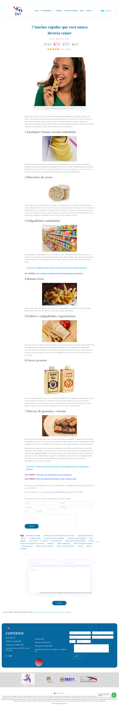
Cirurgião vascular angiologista (54, 538)
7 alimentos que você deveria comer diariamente (54, 475)
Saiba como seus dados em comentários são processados (52, 612)
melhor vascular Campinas (44, 546)
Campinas (71, 485)
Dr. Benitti (44, 541)
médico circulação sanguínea (83, 543)
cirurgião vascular (35, 538)
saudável (61, 205)
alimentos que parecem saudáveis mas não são (59, 536)
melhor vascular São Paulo (65, 546)
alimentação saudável (33, 536)
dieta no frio (33, 541)
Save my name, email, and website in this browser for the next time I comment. (66, 593)
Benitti (23, 538)
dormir (38, 121)
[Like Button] (96, 542)
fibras (62, 311)
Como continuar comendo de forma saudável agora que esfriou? (59, 273)
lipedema (51, 543)
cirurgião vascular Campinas (77, 538)
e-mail (68, 499)
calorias (50, 208)
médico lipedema (27, 546)
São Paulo (60, 492)
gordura (87, 164)
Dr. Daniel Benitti (56, 541)
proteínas (69, 311)
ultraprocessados (40, 453)
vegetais (64, 347)
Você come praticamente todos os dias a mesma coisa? (56, 479)
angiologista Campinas (85, 536)
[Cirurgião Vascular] (18, 10)
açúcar (65, 169)
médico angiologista (63, 543)
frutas (45, 403)
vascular (80, 546)
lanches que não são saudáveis (75, 541)
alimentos (32, 164)
